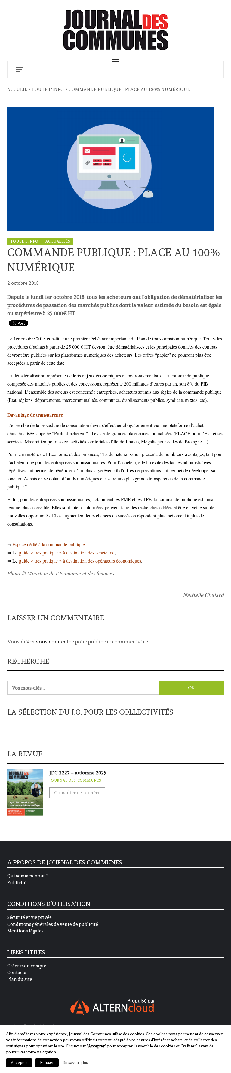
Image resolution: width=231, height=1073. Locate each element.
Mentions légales (25, 931)
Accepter (19, 1062)
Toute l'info (24, 241)
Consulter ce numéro (77, 792)
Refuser (47, 1062)
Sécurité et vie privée (29, 917)
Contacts (16, 972)
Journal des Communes (75, 780)
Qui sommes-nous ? (27, 876)
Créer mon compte (26, 966)
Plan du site (19, 979)
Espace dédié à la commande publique (48, 544)
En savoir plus (75, 1062)
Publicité (16, 882)
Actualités (57, 241)
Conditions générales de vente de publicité (52, 924)
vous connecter (55, 641)
